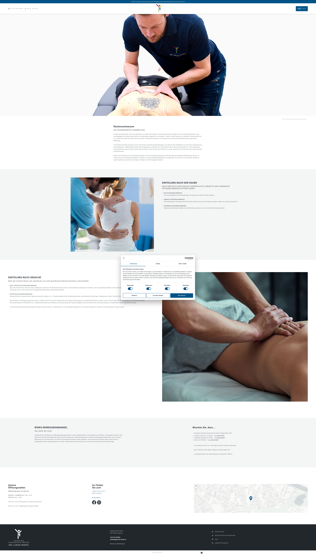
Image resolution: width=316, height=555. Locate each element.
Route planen (96, 497)
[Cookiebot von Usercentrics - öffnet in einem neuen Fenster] (186, 258)
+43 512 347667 (115, 537)
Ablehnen (134, 295)
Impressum (154, 552)
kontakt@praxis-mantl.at (118, 539)
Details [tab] (158, 263)
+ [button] (196, 486)
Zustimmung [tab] (133, 263)
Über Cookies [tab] (183, 263)
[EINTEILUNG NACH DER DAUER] (112, 214)
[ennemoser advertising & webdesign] (201, 552)
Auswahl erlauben (158, 295)
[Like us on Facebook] (94, 502)
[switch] (148, 288)
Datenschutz (159, 552)
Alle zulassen (181, 295)
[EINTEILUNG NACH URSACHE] (235, 337)
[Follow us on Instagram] (99, 502)
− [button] (196, 489)
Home (283, 119)
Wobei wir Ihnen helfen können (291, 119)
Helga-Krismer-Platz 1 (99, 491)
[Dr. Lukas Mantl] (19, 537)
